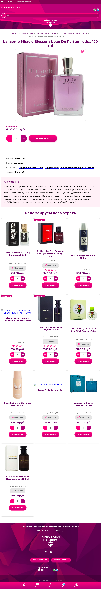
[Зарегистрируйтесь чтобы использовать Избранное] (82, 52)
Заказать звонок (27, 8)
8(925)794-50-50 (12, 8)
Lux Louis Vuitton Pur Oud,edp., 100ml (50, 328)
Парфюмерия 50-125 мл (46, 34)
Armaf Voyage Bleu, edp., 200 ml (83, 256)
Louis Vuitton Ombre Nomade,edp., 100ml (17, 477)
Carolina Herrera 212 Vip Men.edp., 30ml (18, 253)
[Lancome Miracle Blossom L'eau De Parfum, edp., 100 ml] (50, 85)
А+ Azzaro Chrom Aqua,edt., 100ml (83, 404)
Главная (14, 34)
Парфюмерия (27, 34)
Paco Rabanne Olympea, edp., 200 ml (17, 404)
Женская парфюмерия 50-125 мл (73, 34)
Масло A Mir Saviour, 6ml (50, 390)
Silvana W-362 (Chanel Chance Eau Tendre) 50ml (17, 319)
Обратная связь (61, 560)
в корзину (43, 138)
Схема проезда (40, 560)
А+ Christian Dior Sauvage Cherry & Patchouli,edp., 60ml (50, 253)
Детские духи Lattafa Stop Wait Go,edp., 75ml (83, 329)
